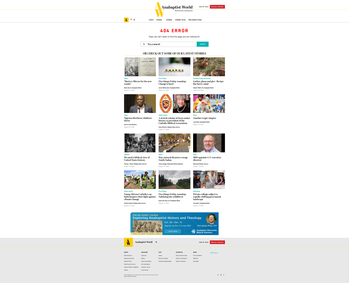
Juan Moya (196, 122)
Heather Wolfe (197, 88)
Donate (160, 255)
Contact (126, 270)
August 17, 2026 (198, 166)
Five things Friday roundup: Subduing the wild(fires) (172, 195)
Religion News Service (174, 127)
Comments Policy (151, 274)
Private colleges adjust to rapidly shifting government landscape (207, 197)
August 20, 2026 (198, 90)
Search (202, 44)
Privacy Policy (144, 274)
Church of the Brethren (130, 124)
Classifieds (196, 261)
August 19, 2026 (164, 129)
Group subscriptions (146, 261)
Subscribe (201, 7)
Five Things (162, 78)
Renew (206, 7)
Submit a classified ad (181, 258)
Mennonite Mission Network (175, 164)
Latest (151, 20)
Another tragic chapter (204, 118)
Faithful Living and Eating (201, 78)
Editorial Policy (128, 261)
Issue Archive (144, 270)
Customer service (145, 267)
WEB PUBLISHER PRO (132, 276)
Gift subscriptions (145, 264)
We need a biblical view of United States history (137, 159)
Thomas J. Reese (128, 164)
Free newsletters (197, 255)
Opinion (159, 20)
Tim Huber (196, 203)
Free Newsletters (195, 20)
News (126, 78)
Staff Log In (214, 253)
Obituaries (195, 258)
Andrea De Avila (163, 201)
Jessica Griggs (163, 164)
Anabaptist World (136, 88)
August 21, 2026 (129, 90)
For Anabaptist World (208, 88)
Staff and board (128, 255)
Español (169, 20)
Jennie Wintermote (164, 88)
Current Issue (180, 20)
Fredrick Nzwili (128, 203)
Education (196, 191)
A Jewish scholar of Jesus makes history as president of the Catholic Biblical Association (174, 121)
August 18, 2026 (129, 166)
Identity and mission (129, 258)
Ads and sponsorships (181, 255)
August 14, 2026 (164, 203)
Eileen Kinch (127, 88)
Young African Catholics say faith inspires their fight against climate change (140, 197)
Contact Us (156, 274)
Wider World (163, 115)
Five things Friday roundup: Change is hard (172, 82)
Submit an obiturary (181, 261)
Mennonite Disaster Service (200, 164)
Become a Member (217, 7)
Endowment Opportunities (165, 261)
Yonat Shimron (163, 127)
